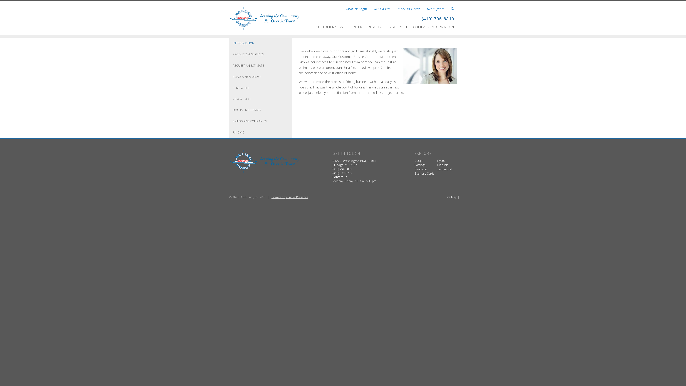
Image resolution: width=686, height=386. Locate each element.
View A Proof (242, 99)
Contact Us (339, 177)
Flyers (441, 161)
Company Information (433, 27)
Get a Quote (435, 9)
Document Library (247, 110)
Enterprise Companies (250, 121)
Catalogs (420, 165)
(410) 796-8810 (438, 19)
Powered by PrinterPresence (290, 197)
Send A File (241, 88)
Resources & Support (387, 27)
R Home (238, 132)
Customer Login (355, 9)
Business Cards (424, 173)
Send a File (382, 9)
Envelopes (420, 169)
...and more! (444, 169)
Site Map (451, 197)
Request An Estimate (248, 66)
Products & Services (248, 54)
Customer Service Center (339, 27)
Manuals (442, 165)
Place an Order (409, 9)
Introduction (243, 43)
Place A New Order (247, 77)
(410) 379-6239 (342, 173)
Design (418, 161)
